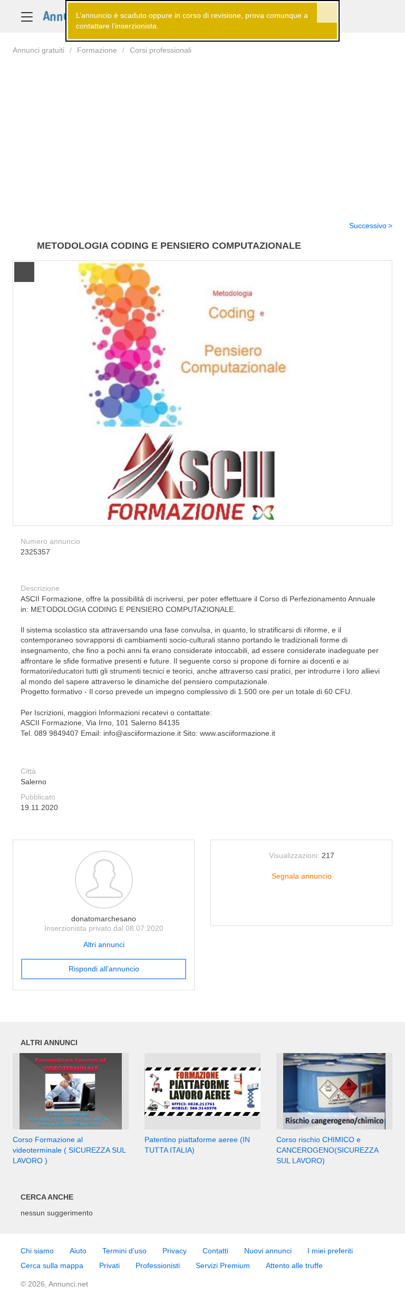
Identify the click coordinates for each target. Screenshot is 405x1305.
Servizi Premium (223, 1265)
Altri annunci (103, 944)
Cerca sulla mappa (52, 1265)
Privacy (174, 1250)
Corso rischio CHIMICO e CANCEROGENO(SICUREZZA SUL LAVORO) (327, 1149)
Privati (109, 1265)
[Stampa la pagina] (302, 909)
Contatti (215, 1250)
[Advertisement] (202, 131)
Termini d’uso (124, 1250)
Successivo (368, 225)
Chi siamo (37, 1250)
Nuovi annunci (268, 1250)
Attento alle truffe (294, 1265)
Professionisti (158, 1265)
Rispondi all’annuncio (104, 969)
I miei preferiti (330, 1250)
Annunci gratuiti (38, 50)
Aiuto (78, 1250)
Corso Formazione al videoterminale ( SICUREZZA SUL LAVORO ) (69, 1149)
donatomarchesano (103, 918)
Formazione (97, 50)
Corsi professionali (160, 50)
